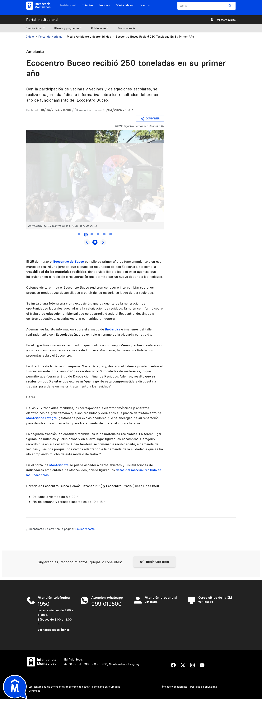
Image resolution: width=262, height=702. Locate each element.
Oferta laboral (124, 5)
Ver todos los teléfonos (54, 630)
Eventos (145, 5)
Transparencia (126, 28)
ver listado (205, 601)
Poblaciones (98, 28)
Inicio (30, 36)
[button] (95, 176)
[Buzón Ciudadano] (154, 561)
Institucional (68, 5)
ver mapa (151, 601)
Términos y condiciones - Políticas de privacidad (188, 686)
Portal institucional (42, 19)
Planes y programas (66, 28)
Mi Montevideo (226, 20)
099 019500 (106, 603)
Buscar (230, 6)
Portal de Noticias (50, 36)
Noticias (104, 5)
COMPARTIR (153, 118)
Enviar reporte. (85, 529)
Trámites (87, 5)
